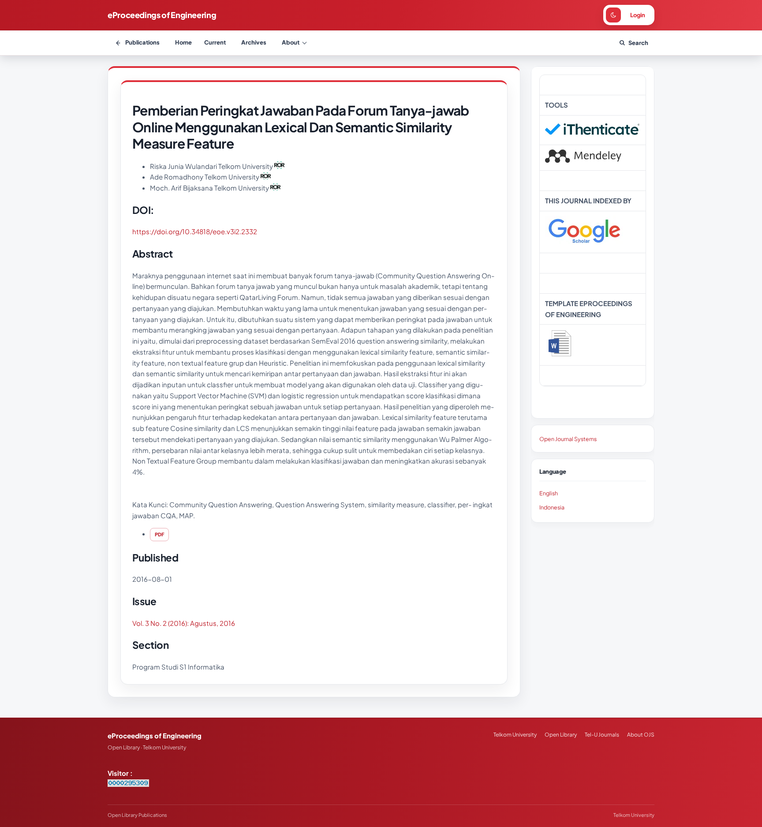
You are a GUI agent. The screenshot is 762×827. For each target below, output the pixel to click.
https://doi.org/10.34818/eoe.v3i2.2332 (194, 231)
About (290, 42)
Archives (253, 42)
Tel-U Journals (602, 734)
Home (183, 42)
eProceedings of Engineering (162, 15)
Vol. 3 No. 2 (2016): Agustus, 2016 (183, 623)
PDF (159, 534)
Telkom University (515, 734)
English (548, 493)
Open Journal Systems (568, 438)
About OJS (640, 734)
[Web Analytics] (128, 784)
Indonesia (551, 507)
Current (215, 42)
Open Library (561, 734)
